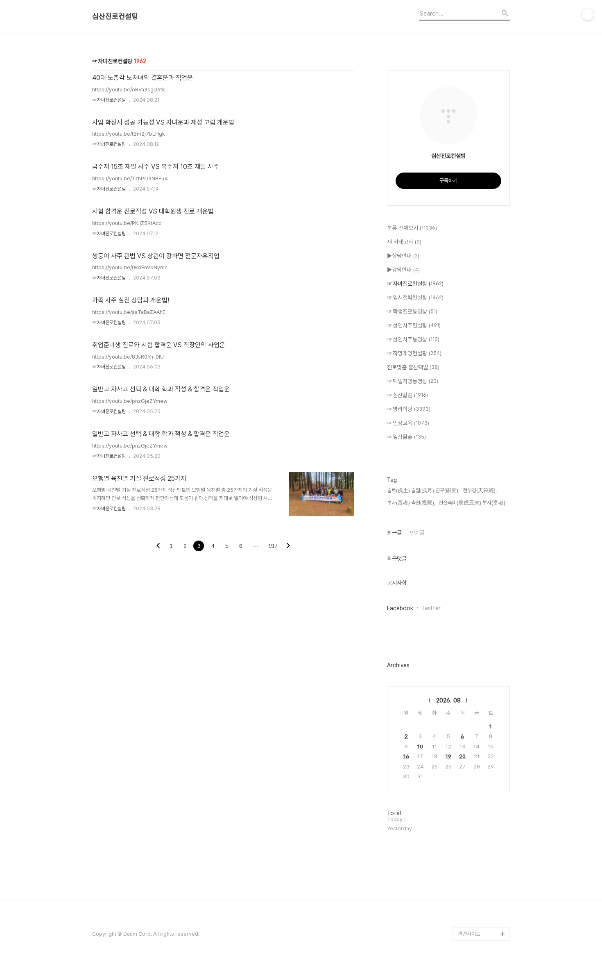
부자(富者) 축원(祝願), (411, 503)
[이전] (158, 546)
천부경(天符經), (480, 490)
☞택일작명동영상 (412, 381)
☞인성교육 (408, 423)
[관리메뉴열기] (588, 14)
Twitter (431, 608)
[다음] (288, 546)
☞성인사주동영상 (413, 339)
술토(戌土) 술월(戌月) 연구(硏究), (423, 490)
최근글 (394, 533)
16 (406, 756)
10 (420, 746)
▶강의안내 (403, 269)
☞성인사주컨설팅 (414, 325)
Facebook (400, 608)
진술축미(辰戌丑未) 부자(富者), (473, 503)
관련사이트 (469, 934)
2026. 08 (448, 700)
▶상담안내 (403, 255)
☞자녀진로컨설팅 (109, 100)
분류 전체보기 (412, 228)
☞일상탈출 (406, 437)
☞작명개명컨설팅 (414, 353)
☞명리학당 (408, 409)
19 (448, 756)
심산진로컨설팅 (115, 16)
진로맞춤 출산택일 (413, 367)
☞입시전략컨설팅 (415, 297)
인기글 (417, 533)
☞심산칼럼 (407, 395)
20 (462, 756)
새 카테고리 (404, 242)
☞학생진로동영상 (412, 311)
